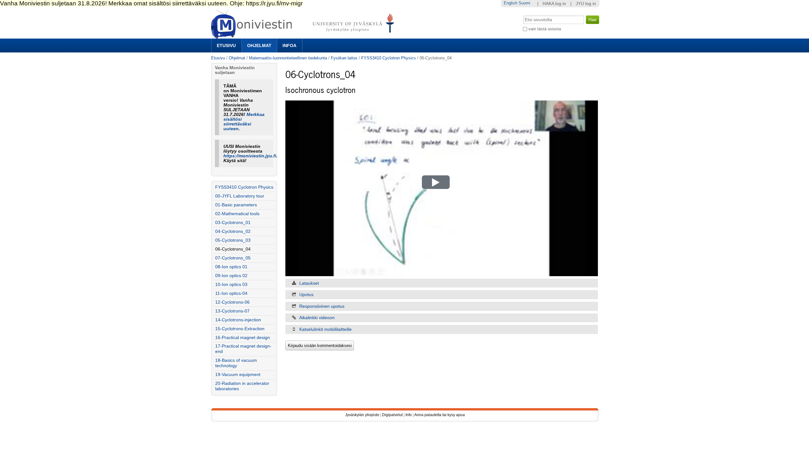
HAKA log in (554, 3)
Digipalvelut (392, 415)
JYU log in (586, 3)
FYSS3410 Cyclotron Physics (388, 58)
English (510, 3)
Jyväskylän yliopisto (362, 415)
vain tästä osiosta (544, 29)
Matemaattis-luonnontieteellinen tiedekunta (288, 58)
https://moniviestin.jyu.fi (249, 156)
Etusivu (226, 45)
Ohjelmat (259, 45)
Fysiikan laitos (344, 58)
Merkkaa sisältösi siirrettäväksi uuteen (244, 121)
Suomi (524, 3)
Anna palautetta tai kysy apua (439, 415)
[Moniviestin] (304, 36)
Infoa (289, 45)
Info (408, 415)
